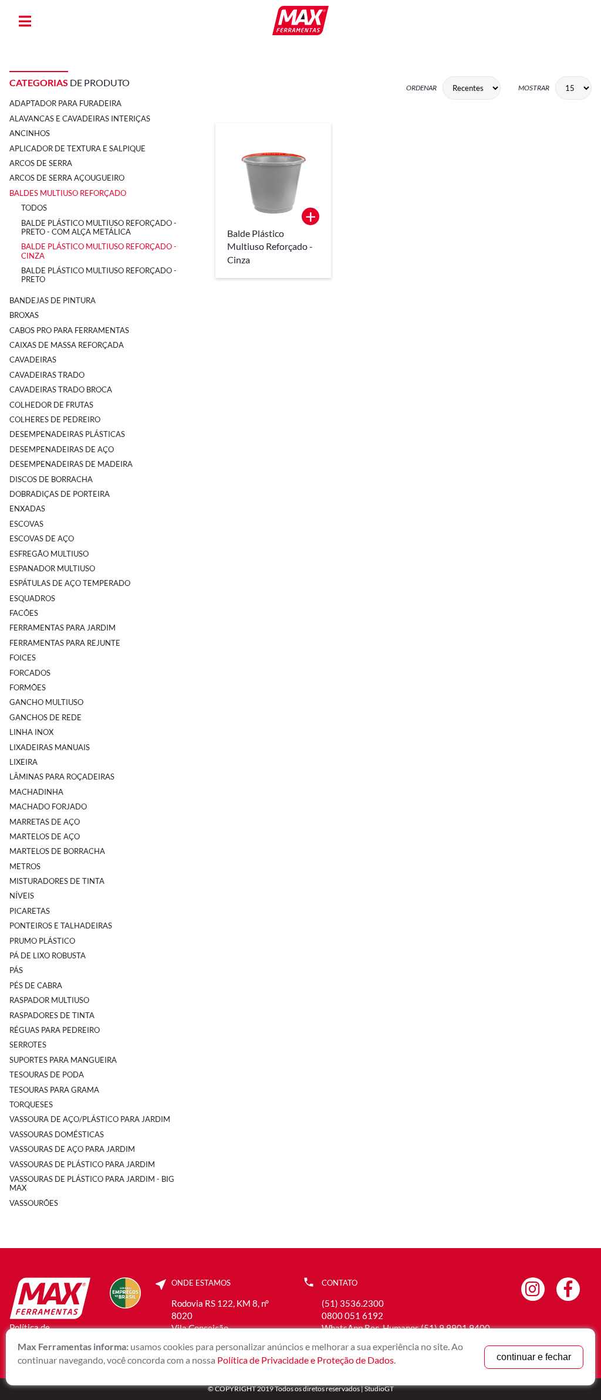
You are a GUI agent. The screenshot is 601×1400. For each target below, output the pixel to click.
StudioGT (379, 1388)
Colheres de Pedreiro (54, 419)
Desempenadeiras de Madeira (71, 464)
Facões (23, 613)
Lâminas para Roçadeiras (61, 776)
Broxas (24, 315)
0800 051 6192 (352, 1315)
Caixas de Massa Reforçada (66, 345)
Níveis (21, 895)
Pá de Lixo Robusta (47, 955)
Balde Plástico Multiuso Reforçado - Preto (99, 275)
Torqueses (31, 1104)
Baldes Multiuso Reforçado (67, 193)
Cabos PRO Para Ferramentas (69, 330)
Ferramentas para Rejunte (64, 643)
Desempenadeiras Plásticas (67, 434)
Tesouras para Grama (54, 1089)
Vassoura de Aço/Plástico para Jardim (89, 1119)
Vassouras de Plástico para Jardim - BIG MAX (91, 1183)
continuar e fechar (534, 1357)
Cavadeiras (32, 359)
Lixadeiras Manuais (49, 747)
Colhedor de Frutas (51, 404)
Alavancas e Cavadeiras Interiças (79, 118)
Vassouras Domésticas (56, 1134)
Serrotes (27, 1044)
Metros (24, 866)
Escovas (26, 523)
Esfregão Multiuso (49, 553)
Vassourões (33, 1203)
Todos (34, 207)
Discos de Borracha (51, 479)
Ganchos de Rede (45, 717)
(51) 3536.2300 (353, 1303)
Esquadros (32, 598)
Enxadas (27, 508)
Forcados (29, 672)
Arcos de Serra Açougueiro (66, 177)
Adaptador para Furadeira (65, 103)
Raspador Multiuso (49, 1000)
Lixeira (23, 762)
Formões (27, 687)
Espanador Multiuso (52, 568)
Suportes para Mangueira (63, 1060)
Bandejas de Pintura (52, 300)
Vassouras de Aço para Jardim (72, 1149)
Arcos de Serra (40, 163)
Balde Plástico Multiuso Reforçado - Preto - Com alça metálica (99, 227)
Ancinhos (29, 133)
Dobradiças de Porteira (59, 494)
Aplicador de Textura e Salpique (77, 148)
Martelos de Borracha (57, 851)
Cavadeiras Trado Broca (60, 389)
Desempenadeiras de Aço (61, 449)
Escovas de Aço (41, 538)
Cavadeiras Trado (47, 374)
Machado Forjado (48, 806)
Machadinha (36, 791)
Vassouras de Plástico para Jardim (82, 1164)
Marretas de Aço (44, 821)
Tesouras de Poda (46, 1074)
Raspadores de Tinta (51, 1015)
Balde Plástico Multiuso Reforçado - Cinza (99, 251)
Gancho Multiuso (46, 702)
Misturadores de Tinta (56, 881)
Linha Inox (31, 732)
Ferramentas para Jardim (62, 627)
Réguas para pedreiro (54, 1030)
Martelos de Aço (44, 836)
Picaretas (29, 911)
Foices (22, 657)
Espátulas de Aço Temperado (69, 583)
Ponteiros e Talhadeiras (60, 925)
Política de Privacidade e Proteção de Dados (305, 1359)
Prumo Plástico (42, 940)
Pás (16, 970)
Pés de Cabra (35, 985)
